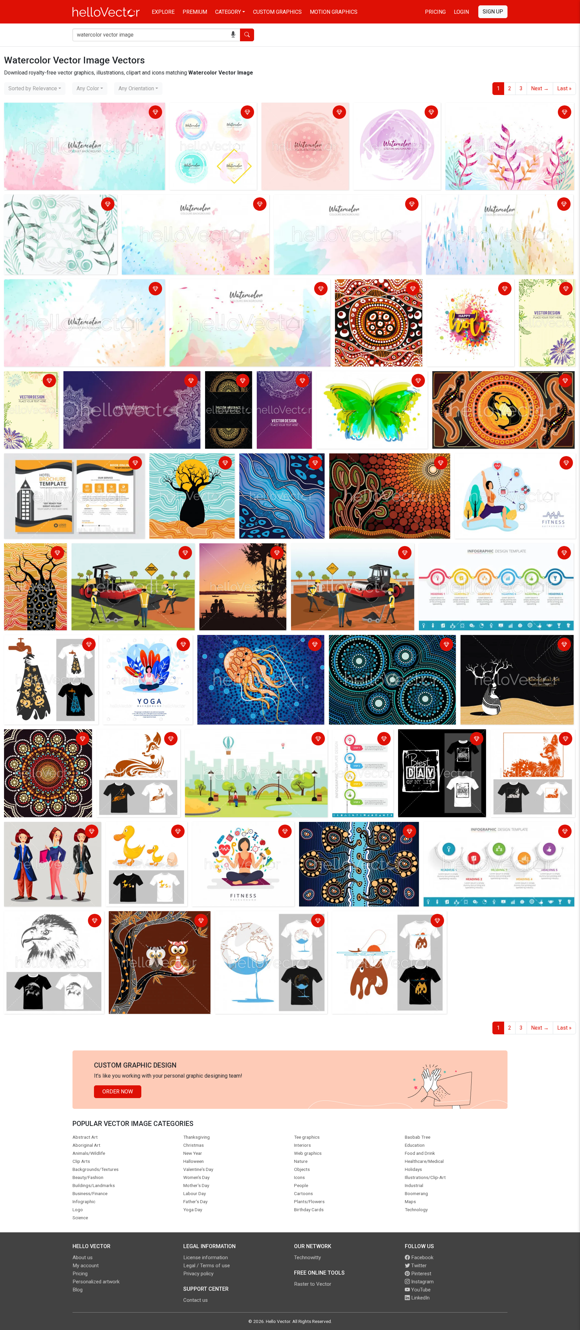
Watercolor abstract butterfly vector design (369, 377)
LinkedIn (420, 1298)
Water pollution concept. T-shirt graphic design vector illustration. (45, 645)
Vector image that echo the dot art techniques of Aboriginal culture (377, 289)
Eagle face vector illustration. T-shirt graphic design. (48, 921)
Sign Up (493, 11)
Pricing (435, 12)
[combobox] (34, 88)
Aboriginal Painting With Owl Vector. (153, 917)
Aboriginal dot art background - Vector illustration (42, 739)
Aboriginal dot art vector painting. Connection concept (383, 645)
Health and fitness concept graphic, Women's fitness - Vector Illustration (509, 463)
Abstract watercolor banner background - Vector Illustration (392, 113)
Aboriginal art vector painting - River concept (277, 463)
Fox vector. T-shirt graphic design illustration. (532, 739)
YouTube (420, 1290)
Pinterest (420, 1274)
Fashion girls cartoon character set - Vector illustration (48, 832)
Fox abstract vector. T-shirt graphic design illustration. (130, 739)
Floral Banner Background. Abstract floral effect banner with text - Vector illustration (546, 301)
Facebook (421, 1257)
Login (461, 12)
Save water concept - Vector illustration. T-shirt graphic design (267, 921)
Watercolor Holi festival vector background (465, 289)
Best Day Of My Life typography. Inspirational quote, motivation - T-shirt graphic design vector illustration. (440, 747)
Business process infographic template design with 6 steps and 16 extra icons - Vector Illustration (491, 553)
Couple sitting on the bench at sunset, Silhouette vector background (236, 557)
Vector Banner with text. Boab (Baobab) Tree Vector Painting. (514, 645)
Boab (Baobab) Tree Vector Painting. (183, 463)
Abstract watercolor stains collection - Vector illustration (206, 113)
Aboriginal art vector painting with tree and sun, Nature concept (386, 463)
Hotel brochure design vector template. (52, 459)
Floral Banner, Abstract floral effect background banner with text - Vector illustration (30, 393)
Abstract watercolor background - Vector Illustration (66, 109)
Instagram (422, 1282)
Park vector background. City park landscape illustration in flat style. (254, 739)
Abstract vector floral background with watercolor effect (505, 113)
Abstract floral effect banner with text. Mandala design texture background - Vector (129, 381)
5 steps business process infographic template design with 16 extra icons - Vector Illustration (496, 832)
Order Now (117, 1091)
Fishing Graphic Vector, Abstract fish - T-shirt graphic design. (386, 921)
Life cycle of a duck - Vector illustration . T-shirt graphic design (141, 836)
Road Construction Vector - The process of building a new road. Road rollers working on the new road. (130, 557)
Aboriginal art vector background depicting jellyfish (259, 641)
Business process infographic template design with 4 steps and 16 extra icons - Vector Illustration (363, 751)
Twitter (418, 1266)
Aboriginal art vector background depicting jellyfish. (350, 832)
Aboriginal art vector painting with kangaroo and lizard (497, 377)
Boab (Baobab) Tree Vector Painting (29, 553)
